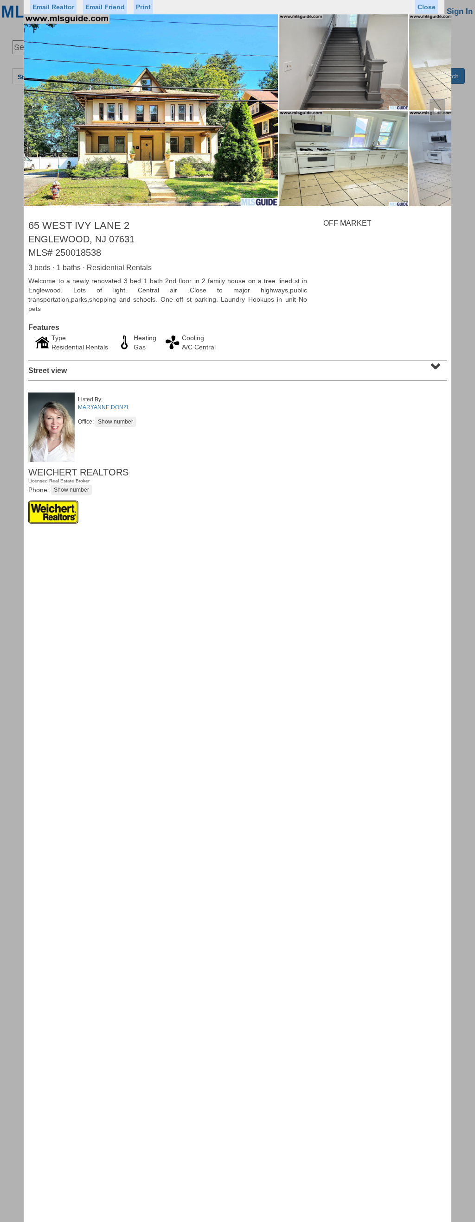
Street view (236, 367)
